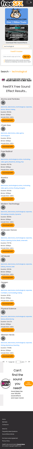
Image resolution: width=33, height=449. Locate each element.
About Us (4, 429)
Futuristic (12, 214)
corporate (28, 107)
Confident (4, 293)
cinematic (24, 240)
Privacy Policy (6, 441)
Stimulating (4, 214)
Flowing (16, 188)
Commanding (12, 293)
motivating (26, 159)
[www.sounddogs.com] (16, 16)
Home (4, 419)
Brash (18, 240)
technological (20, 107)
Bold (7, 319)
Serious (3, 319)
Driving (18, 162)
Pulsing (13, 109)
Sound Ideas (21, 444)
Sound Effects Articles (8, 434)
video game (20, 133)
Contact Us (5, 424)
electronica (11, 107)
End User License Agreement (10, 438)
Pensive (8, 267)
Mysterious (9, 345)
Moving (11, 319)
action (20, 159)
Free (22, 162)
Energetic (22, 188)
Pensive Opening (6, 240)
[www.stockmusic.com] (16, 33)
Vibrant (8, 109)
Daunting (16, 345)
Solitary (3, 267)
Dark (13, 267)
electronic (4, 107)
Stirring (3, 345)
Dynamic (18, 214)
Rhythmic (12, 162)
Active (3, 109)
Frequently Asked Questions (10, 431)
